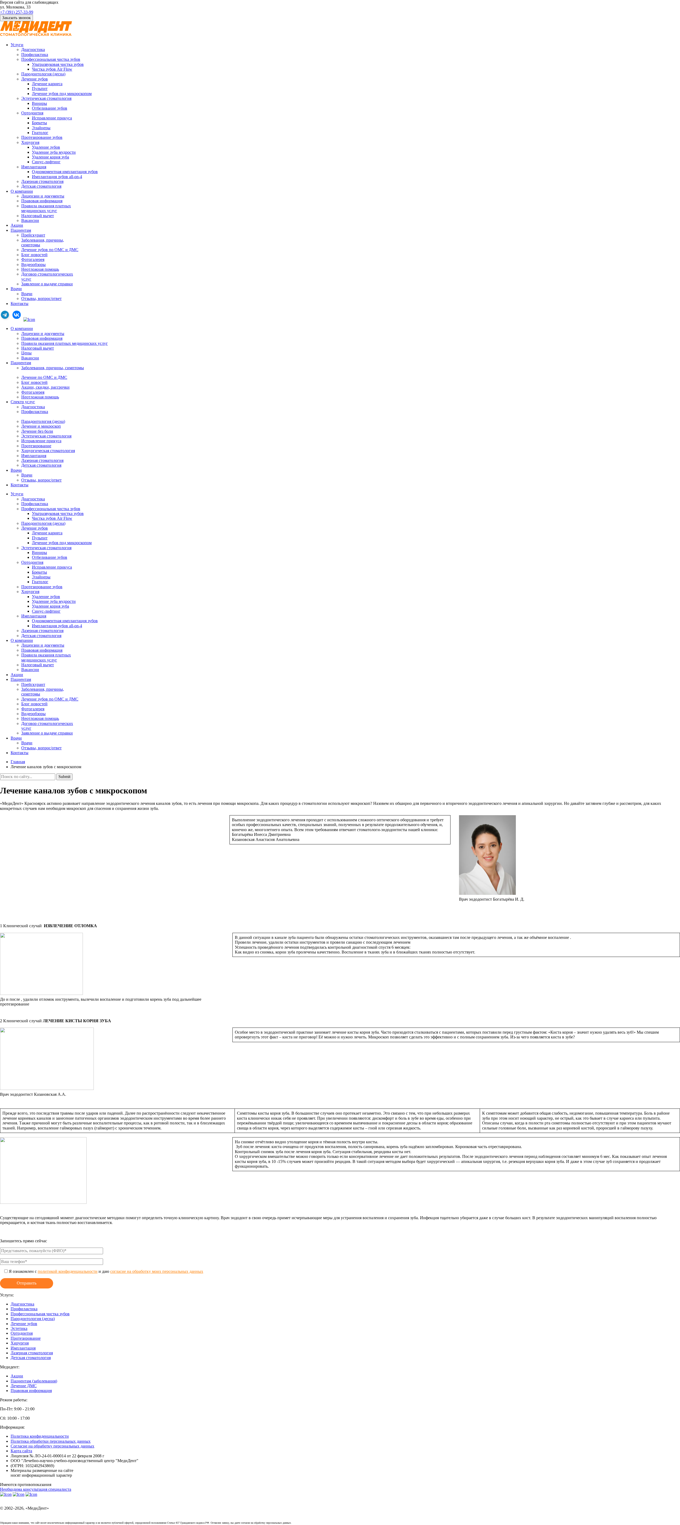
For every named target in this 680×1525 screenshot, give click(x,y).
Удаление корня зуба (50, 157)
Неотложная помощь (40, 269)
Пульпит (40, 88)
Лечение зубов (34, 79)
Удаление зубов (46, 147)
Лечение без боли (37, 431)
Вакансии (30, 220)
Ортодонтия (32, 113)
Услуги (17, 44)
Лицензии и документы (42, 196)
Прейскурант (33, 235)
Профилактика (34, 54)
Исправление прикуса (52, 118)
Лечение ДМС (24, 1386)
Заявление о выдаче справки (47, 284)
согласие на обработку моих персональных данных (156, 1271)
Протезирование (36, 446)
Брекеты (39, 123)
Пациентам (21, 230)
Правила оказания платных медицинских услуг (64, 343)
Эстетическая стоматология (46, 98)
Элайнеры (41, 128)
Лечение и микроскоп (41, 426)
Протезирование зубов (41, 137)
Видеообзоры (33, 264)
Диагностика (33, 49)
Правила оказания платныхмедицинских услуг (46, 208)
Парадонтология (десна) (43, 421)
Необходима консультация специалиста (35, 1489)
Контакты (19, 303)
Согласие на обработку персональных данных (52, 1446)
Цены (26, 353)
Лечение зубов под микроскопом (62, 93)
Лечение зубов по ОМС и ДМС (49, 249)
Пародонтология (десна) (43, 74)
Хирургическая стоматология (48, 450)
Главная (18, 761)
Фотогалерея (32, 259)
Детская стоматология (41, 186)
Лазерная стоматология (42, 181)
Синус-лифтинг (46, 162)
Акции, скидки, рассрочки (45, 387)
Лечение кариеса (47, 83)
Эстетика (19, 1328)
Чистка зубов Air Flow (52, 69)
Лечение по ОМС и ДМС (44, 377)
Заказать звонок (16, 17)
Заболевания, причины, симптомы (52, 368)
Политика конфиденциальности (40, 1436)
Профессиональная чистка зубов (50, 59)
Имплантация (33, 167)
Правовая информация (41, 201)
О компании (22, 191)
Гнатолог (40, 132)
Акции (17, 225)
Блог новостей (34, 254)
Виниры (39, 103)
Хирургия (30, 142)
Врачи (16, 288)
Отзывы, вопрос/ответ (41, 298)
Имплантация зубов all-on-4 (57, 176)
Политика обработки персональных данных (51, 1441)
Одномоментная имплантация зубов (65, 171)
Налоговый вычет (37, 215)
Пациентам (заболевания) (34, 1381)
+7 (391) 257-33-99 (16, 12)
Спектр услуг (23, 401)
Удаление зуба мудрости (54, 152)
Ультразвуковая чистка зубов (58, 64)
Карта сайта (21, 1451)
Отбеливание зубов (49, 108)
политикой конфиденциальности (67, 1271)
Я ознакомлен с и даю (106, 1271)
